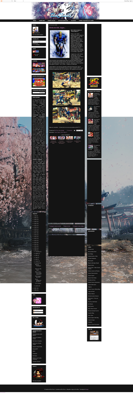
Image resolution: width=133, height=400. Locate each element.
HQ (37, 134)
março (36, 261)
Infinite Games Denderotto (94, 282)
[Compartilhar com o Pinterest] (82, 130)
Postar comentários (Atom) (68, 230)
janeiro (37, 285)
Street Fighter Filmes (40, 168)
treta (41, 203)
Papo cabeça (41, 143)
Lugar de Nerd (91, 291)
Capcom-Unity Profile (37, 346)
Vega (33, 207)
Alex (33, 100)
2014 (35, 238)
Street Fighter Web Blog (93, 317)
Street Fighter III (37, 174)
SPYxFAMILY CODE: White (38, 158)
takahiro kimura (38, 193)
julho (36, 255)
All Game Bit (91, 249)
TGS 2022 (38, 196)
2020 (35, 227)
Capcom (34, 104)
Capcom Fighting (36, 106)
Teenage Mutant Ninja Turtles (38, 195)
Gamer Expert (91, 275)
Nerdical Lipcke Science (93, 296)
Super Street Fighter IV (41, 190)
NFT (44, 140)
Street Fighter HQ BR (37, 169)
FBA (33, 127)
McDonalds (38, 138)
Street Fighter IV (64, 132)
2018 (35, 231)
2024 (35, 219)
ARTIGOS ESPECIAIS (63, 20)
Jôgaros (90, 286)
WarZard (39, 208)
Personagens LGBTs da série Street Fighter (97, 121)
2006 (35, 290)
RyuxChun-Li (42, 151)
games (40, 132)
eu (41, 123)
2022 (35, 223)
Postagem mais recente (55, 226)
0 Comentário (69, 130)
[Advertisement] (66, 245)
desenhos (40, 119)
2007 (35, 288)
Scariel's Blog (91, 313)
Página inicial (66, 226)
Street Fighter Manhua (38, 179)
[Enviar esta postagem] (74, 130)
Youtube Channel (36, 361)
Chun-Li (38, 112)
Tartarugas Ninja (41, 194)
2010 (35, 246)
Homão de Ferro (91, 280)
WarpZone (35, 208)
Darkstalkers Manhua (36, 118)
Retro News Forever (92, 308)
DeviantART (35, 348)
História (34, 134)
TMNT (41, 202)
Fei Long (35, 127)
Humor (40, 134)
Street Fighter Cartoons (37, 166)
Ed (37, 121)
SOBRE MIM (42, 20)
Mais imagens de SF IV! (38, 277)
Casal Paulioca (40, 110)
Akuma (44, 99)
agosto (37, 253)
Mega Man (43, 138)
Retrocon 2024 (35, 148)
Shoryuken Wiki (41, 153)
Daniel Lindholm (36, 117)
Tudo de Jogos (91, 319)
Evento (44, 123)
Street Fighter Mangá (40, 178)
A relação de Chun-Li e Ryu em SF (97, 94)
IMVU (34, 351)
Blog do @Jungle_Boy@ (93, 263)
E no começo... (38, 283)
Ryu (38, 151)
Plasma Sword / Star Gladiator (39, 144)
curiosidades (41, 116)
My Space (35, 355)
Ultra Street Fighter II (41, 204)
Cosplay (43, 113)
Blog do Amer (91, 265)
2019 (35, 229)
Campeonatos (42, 103)
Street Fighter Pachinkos (37, 183)
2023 (35, 221)
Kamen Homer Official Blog (94, 289)
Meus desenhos (36, 139)
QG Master (90, 304)
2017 (35, 232)
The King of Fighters (38, 199)
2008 (35, 250)
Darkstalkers (42, 117)
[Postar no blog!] (78, 130)
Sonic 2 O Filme (39, 155)
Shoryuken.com (35, 154)
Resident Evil (42, 147)
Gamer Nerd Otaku (92, 277)
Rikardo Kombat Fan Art (93, 310)
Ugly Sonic (35, 204)
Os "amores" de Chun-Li (96, 133)
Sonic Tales (90, 315)
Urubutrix (90, 322)
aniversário (40, 100)
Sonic (43, 154)
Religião (37, 147)
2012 (35, 242)
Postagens (36, 310)
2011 (35, 244)
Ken (38, 135)
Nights (34, 141)
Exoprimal (41, 124)
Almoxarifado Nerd (92, 251)
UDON (43, 203)
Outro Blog (42, 141)
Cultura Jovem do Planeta (93, 271)
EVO (34, 124)
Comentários (37, 312)
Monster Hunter (42, 139)
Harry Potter (42, 133)
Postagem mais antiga (78, 226)
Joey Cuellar (35, 135)
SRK (44, 158)
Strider (34, 189)
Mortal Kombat (36, 140)
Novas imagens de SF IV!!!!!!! (38, 280)
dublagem (34, 121)
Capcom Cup (42, 105)
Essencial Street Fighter (37, 122)
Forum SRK (39, 130)
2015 (35, 236)
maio (36, 257)
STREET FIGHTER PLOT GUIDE (86, 20)
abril (36, 259)
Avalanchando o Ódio (93, 256)
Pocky (34, 145)
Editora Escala (42, 121)
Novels (37, 141)
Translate (37, 44)
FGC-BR (39, 127)
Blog (44, 101)
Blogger (86, 389)
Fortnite (41, 129)
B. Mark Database (92, 258)
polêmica (34, 146)
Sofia (41, 154)
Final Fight (37, 129)
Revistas (40, 148)
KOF (40, 135)
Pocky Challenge (38, 145)
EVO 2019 (37, 124)
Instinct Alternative (92, 284)
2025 (35, 217)
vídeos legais (38, 207)
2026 (35, 215)
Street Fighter (57, 132)
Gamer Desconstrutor (93, 273)
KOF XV (43, 135)
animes (36, 100)
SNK (39, 154)
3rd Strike (34, 99)
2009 (35, 248)
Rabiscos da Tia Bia (39, 146)
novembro (37, 251)
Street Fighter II (38, 172)
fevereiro (37, 263)
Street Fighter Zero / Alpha (39, 188)
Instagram (35, 353)
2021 (35, 225)
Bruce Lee (35, 103)
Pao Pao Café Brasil (92, 301)
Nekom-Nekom (91, 293)
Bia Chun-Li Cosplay (37, 341)
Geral (38, 133)
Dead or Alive (42, 118)
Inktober (43, 134)
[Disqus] (66, 166)
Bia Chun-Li (37, 32)
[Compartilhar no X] (79, 130)
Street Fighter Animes (39, 165)
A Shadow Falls (39, 99)
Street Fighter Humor (39, 170)
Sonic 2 (34, 155)
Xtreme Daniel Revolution (93, 324)
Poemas (43, 145)
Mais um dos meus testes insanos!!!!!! (38, 273)
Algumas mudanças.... (38, 265)
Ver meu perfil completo (38, 34)
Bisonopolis (90, 260)
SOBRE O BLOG (51, 20)
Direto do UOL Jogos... (38, 269)
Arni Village (90, 253)
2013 (35, 240)
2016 (35, 234)
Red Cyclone (91, 306)
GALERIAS (73, 20)
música (41, 140)
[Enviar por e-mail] (77, 130)
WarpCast (43, 207)
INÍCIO (34, 20)
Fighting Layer (37, 128)
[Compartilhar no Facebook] (81, 130)
